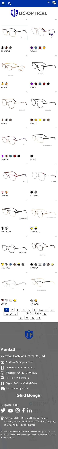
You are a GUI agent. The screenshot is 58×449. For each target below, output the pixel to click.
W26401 (34, 51)
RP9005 (33, 87)
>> (52, 310)
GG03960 (34, 196)
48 (38, 318)
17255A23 (5, 268)
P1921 (33, 159)
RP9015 (4, 196)
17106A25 (35, 304)
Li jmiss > (43, 310)
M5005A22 (6, 232)
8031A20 (34, 268)
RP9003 (4, 159)
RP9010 (4, 87)
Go (45, 314)
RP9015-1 (5, 51)
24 (27, 318)
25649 (4, 304)
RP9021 (33, 123)
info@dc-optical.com (22, 362)
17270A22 (35, 232)
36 (33, 318)
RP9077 (4, 123)
